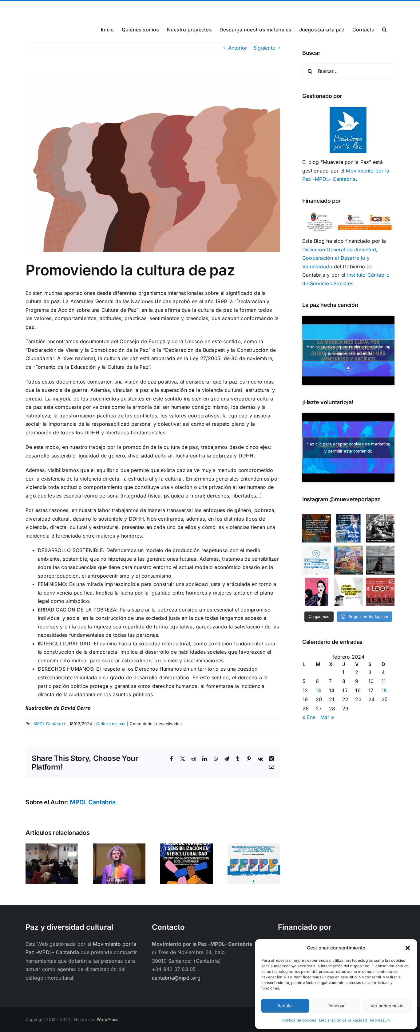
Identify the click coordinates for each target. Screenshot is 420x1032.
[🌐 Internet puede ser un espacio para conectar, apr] (316, 560)
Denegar (336, 1005)
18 (384, 690)
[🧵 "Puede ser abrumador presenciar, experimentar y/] (316, 528)
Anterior (237, 48)
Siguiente (264, 48)
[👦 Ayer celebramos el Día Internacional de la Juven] (348, 560)
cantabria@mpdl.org (101, 8)
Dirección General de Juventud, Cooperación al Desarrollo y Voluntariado (340, 258)
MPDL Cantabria (49, 723)
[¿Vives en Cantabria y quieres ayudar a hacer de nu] (348, 528)
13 (318, 690)
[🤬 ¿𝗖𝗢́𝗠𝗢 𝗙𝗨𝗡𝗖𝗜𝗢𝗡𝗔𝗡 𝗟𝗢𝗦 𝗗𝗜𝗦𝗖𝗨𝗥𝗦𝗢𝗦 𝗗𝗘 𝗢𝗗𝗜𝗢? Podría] (348, 592)
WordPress (107, 1019)
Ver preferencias (386, 1005)
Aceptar (285, 1005)
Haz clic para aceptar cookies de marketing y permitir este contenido (348, 350)
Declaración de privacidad (343, 1020)
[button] (408, 948)
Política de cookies (299, 1020)
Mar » (327, 717)
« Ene (308, 717)
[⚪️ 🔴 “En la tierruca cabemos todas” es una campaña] (380, 528)
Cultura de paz (110, 723)
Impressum (380, 1020)
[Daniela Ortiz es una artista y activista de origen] (316, 592)
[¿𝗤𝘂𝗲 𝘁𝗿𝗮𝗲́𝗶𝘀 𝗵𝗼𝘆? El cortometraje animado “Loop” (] (380, 592)
